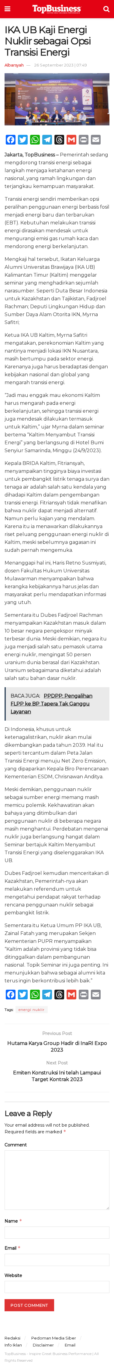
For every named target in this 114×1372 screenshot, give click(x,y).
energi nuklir (32, 1009)
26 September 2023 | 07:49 (60, 65)
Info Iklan (13, 1345)
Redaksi (12, 1338)
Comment (16, 1145)
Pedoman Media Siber (53, 1338)
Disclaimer (43, 1345)
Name (13, 1221)
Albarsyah (14, 65)
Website (13, 1275)
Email (13, 1248)
